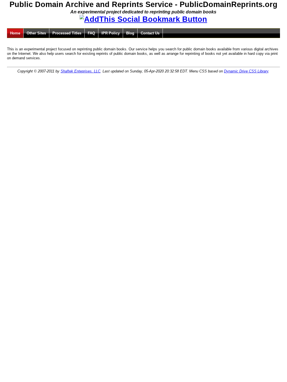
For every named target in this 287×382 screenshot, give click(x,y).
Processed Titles (66, 33)
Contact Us (150, 33)
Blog (130, 33)
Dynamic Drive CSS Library (246, 71)
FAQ (91, 33)
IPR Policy (110, 33)
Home (15, 33)
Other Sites (36, 33)
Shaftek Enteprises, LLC (80, 71)
